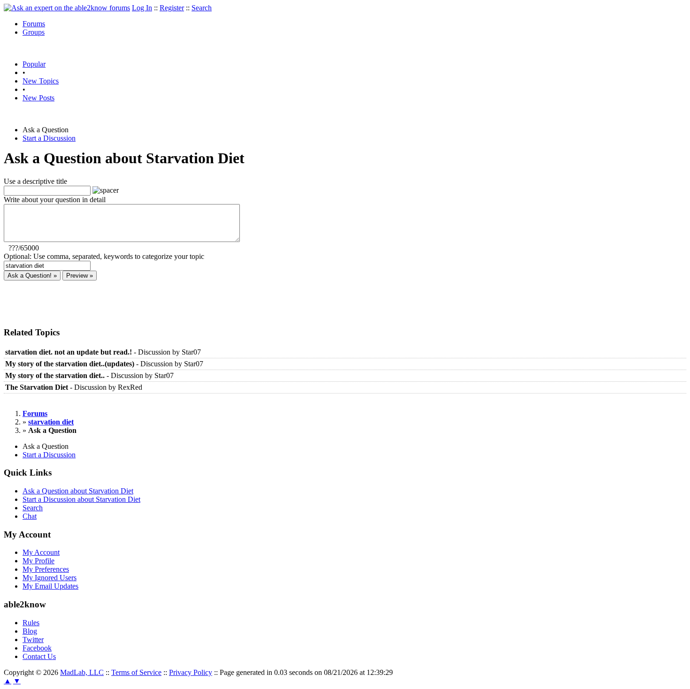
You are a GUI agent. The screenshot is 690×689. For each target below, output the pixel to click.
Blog (30, 631)
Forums (34, 24)
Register (172, 8)
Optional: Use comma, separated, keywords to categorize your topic (104, 256)
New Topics (41, 81)
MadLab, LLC (82, 672)
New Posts (38, 98)
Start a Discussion (49, 138)
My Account (41, 552)
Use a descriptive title (35, 181)
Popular (34, 64)
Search (202, 8)
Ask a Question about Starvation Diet (78, 491)
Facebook (37, 648)
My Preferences (46, 569)
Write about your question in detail (55, 200)
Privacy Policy (190, 672)
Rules (31, 623)
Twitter (33, 640)
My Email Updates (50, 586)
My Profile (38, 561)
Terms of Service (136, 672)
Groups (34, 32)
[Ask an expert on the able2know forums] (67, 8)
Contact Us (39, 656)
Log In (142, 8)
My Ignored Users (50, 578)
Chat (30, 516)
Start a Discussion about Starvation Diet (81, 499)
